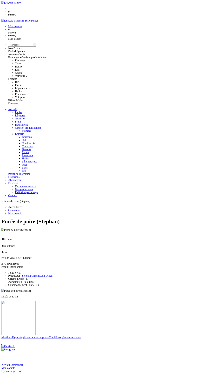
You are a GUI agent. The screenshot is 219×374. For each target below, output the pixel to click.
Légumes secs (22, 88)
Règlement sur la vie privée (34, 337)
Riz (17, 81)
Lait (17, 69)
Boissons (27, 136)
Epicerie (12, 78)
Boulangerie (14, 57)
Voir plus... (21, 75)
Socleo (21, 371)
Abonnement (15, 180)
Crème (18, 72)
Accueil (12, 109)
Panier (11, 51)
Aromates (13, 54)
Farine (25, 152)
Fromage (20, 60)
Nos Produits (15, 48)
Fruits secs (20, 94)
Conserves (27, 146)
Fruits (22, 54)
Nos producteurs (24, 189)
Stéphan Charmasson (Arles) (37, 275)
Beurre (18, 66)
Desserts (26, 149)
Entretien (13, 103)
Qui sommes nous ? (25, 186)
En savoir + (14, 183)
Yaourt (18, 63)
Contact (12, 195)
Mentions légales (10, 337)
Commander (16, 364)
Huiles (18, 91)
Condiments (28, 143)
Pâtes (18, 85)
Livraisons (14, 176)
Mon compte (8, 367)
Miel (24, 164)
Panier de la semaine (19, 173)
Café (24, 140)
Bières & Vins (15, 100)
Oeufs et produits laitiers (34, 57)
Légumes (20, 51)
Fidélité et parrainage (26, 192)
